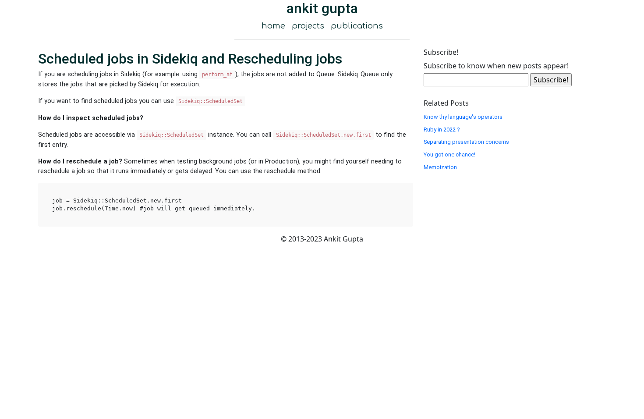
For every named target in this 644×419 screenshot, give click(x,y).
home (273, 25)
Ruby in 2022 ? (442, 129)
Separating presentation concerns (466, 141)
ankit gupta (322, 8)
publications (357, 25)
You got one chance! (449, 154)
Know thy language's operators (463, 117)
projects (308, 25)
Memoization (440, 167)
